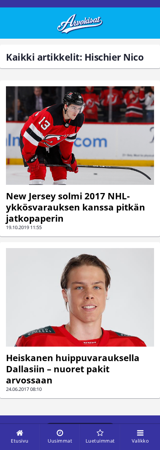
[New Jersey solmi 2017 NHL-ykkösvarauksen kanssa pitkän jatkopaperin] (80, 135)
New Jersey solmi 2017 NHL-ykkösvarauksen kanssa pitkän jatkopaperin (75, 207)
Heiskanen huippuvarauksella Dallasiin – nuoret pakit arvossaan (73, 368)
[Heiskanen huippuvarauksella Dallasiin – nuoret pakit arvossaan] (80, 297)
